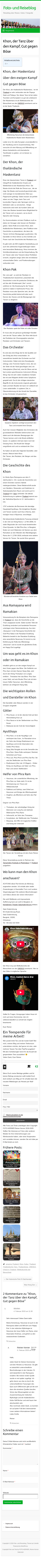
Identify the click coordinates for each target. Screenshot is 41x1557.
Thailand (6, 92)
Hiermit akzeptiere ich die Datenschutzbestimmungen (13, 1115)
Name (5, 1471)
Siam (15, 494)
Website (6, 1493)
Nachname (6, 1092)
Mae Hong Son (30, 1285)
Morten (17, 1308)
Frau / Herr (6, 1107)
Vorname (6, 1085)
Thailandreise (23, 1267)
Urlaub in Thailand (9, 1269)
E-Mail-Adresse (9, 1482)
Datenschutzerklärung (12, 1527)
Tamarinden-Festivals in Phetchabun (16, 863)
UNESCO (21, 103)
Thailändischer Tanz (10, 1267)
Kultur (26, 1264)
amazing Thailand (12, 1264)
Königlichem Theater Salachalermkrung (17, 905)
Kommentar (7, 1448)
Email (5, 1100)
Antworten (12, 1341)
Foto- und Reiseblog (19, 7)
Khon (21, 1264)
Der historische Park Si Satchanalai (17, 1279)
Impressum (9, 1523)
